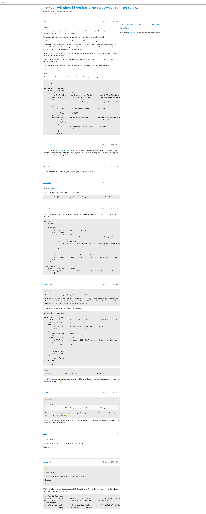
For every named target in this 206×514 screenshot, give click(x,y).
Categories (129, 24)
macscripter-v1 (47, 13)
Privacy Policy (125, 28)
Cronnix (54, 188)
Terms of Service (153, 24)
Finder (55, 13)
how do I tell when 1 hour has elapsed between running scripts (91, 7)
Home (122, 24)
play (59, 13)
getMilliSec (62, 150)
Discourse (131, 33)
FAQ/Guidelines (140, 24)
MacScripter (5, 2)
